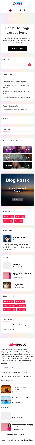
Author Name (19, 237)
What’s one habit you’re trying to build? (16, 82)
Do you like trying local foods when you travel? (22, 284)
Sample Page (12, 434)
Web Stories (23, 434)
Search (6, 59)
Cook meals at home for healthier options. (17, 98)
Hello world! (7, 78)
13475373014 (10, 367)
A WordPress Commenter (11, 109)
